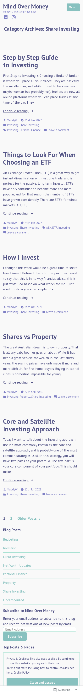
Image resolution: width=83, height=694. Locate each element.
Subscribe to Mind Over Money (29, 610)
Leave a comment (58, 130)
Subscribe (15, 636)
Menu (74, 7)
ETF (54, 227)
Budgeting (10, 539)
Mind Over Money (25, 6)
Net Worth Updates (17, 565)
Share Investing (29, 125)
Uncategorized (13, 600)
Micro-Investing (14, 557)
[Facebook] (6, 17)
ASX (48, 227)
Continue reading (16, 111)
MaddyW (12, 120)
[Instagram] (13, 17)
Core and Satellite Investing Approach (31, 425)
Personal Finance (30, 130)
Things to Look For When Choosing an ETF (39, 158)
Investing (13, 125)
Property (25, 396)
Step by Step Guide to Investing (30, 61)
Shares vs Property (30, 336)
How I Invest (21, 257)
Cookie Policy (22, 672)
